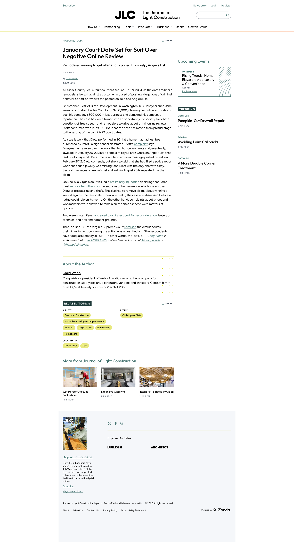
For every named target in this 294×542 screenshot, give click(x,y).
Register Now (189, 91)
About (66, 510)
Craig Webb (72, 78)
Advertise (78, 510)
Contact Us (93, 510)
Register (226, 5)
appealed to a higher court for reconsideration (125, 215)
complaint (141, 144)
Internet (69, 327)
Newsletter (200, 5)
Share (168, 40)
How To (92, 27)
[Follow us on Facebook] (116, 423)
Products (144, 27)
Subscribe (69, 5)
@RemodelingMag (75, 245)
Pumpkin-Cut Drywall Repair (201, 120)
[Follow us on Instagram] (122, 423)
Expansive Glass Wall (113, 391)
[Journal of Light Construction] (147, 15)
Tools (127, 27)
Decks (180, 27)
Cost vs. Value (197, 27)
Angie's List (71, 345)
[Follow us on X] (110, 423)
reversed (130, 227)
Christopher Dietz (131, 315)
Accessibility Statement (133, 510)
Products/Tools (73, 41)
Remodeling (112, 27)
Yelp (84, 345)
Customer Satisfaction (77, 315)
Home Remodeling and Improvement (84, 321)
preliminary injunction (124, 182)
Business (163, 27)
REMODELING (97, 240)
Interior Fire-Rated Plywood (157, 391)
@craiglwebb (150, 240)
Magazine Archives (73, 491)
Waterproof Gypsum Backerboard (75, 393)
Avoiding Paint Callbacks (198, 141)
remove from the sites (85, 186)
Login (214, 5)
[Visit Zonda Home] (216, 510)
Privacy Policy (110, 510)
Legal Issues (85, 327)
